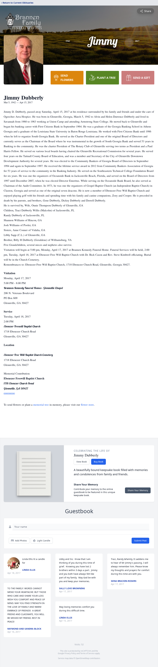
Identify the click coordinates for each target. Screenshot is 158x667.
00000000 (9, 393)
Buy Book (98, 461)
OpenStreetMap (82, 658)
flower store (87, 404)
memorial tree (41, 404)
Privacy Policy (70, 653)
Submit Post (140, 540)
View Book (81, 461)
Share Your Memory (138, 490)
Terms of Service (87, 653)
